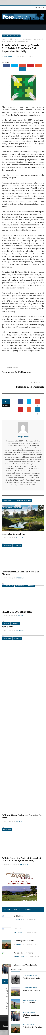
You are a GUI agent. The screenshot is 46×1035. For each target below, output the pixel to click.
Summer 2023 (17, 638)
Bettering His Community (30, 386)
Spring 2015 (16, 35)
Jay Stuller (19, 538)
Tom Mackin (18, 944)
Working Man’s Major (31, 978)
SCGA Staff (21, 616)
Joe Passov (18, 920)
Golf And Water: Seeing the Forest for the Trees (22, 816)
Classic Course (7, 508)
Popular (17, 909)
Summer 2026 (33, 975)
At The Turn (26, 1000)
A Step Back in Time (31, 990)
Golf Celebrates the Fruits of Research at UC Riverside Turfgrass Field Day (21, 859)
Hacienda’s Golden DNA (13, 534)
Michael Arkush (20, 956)
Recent (7, 909)
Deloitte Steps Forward (23, 953)
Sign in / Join (40, 7)
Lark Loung (18, 928)
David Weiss (19, 932)
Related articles (9, 500)
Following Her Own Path (33, 1027)
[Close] (44, 969)
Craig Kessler (8, 56)
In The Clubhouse (8, 586)
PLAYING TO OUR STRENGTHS (17, 612)
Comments (28, 909)
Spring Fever (8, 626)
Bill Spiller (18, 916)
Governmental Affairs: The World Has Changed (20, 572)
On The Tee (26, 975)
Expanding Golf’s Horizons (16, 372)
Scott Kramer (20, 630)
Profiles (25, 1012)
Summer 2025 (30, 586)
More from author (24, 500)
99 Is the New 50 (29, 1003)
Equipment (6, 624)
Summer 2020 (17, 545)
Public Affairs (7, 35)
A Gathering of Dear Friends (31, 1016)
